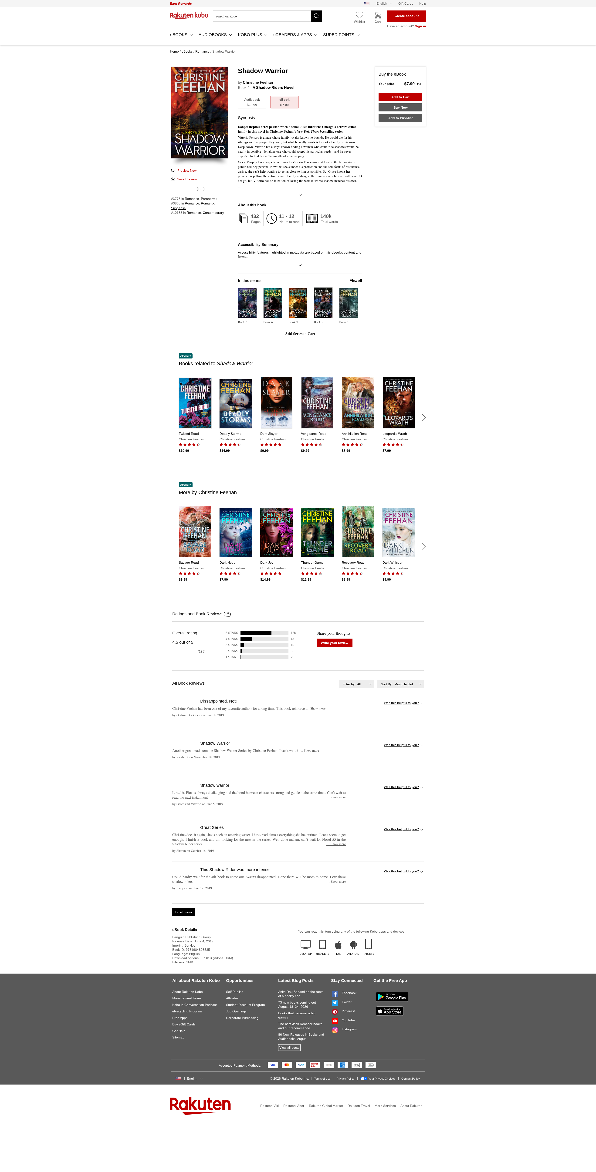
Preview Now (186, 170)
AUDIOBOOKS (213, 34)
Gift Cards (405, 3)
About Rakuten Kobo (187, 992)
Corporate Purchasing (242, 1018)
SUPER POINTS (339, 34)
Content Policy (410, 1078)
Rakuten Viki (269, 1106)
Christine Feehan (258, 82)
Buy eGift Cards (184, 1024)
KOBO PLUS (250, 34)
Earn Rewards (181, 3)
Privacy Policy (345, 1078)
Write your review (334, 643)
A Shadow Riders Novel (273, 88)
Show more (315, 708)
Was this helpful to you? (401, 703)
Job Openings (236, 1011)
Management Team (186, 998)
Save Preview (187, 179)
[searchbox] (267, 16)
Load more (183, 912)
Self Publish (234, 992)
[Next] (424, 417)
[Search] (316, 16)
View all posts (289, 1047)
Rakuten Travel (359, 1106)
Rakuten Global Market (326, 1106)
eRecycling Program (187, 1011)
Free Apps (179, 1018)
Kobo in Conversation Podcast (194, 1005)
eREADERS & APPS (293, 34)
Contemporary (213, 212)
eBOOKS (179, 34)
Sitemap (178, 1037)
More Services (385, 1106)
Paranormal (209, 199)
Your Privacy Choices (381, 1078)
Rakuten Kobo (189, 16)
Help (422, 3)
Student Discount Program (245, 1005)
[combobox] (356, 684)
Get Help (178, 1031)
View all (356, 280)
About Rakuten (411, 1106)
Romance (192, 199)
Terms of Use (322, 1078)
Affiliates (232, 998)
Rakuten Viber (293, 1106)
